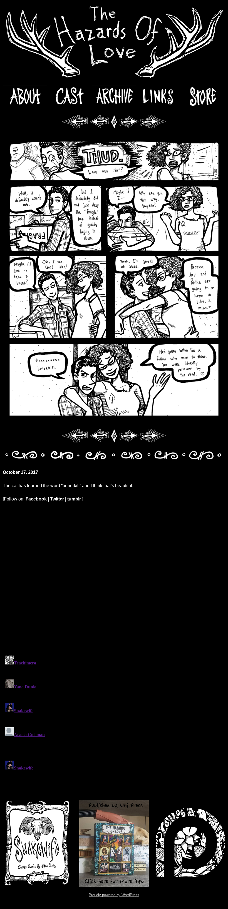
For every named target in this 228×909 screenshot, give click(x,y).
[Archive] (114, 96)
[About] (25, 96)
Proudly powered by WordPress (114, 895)
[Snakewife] (37, 843)
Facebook (36, 499)
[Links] (158, 96)
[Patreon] (190, 843)
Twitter (57, 499)
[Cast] (69, 96)
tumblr (74, 499)
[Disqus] (114, 578)
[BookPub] (114, 843)
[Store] (203, 96)
